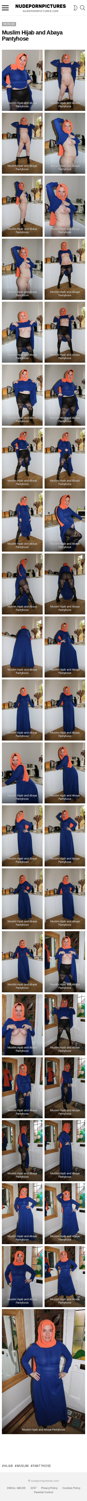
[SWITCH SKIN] (75, 8)
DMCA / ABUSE (16, 1488)
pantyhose (42, 1466)
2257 (33, 1488)
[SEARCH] (82, 8)
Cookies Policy (71, 1488)
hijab (8, 1466)
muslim (23, 1466)
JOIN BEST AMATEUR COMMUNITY (43, 1454)
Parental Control (43, 1492)
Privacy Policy (49, 1488)
